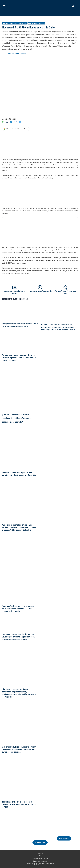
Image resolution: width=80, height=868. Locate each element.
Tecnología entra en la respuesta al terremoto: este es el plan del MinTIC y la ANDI (19, 804)
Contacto (40, 853)
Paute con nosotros (40, 861)
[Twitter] (6, 833)
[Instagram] (13, 833)
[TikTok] (17, 833)
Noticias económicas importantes (14, 23)
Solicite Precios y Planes (40, 858)
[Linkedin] (9, 833)
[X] (7, 122)
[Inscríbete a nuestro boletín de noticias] (14, 287)
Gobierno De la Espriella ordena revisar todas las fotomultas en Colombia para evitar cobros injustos (19, 749)
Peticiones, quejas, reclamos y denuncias (40, 864)
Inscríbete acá (63, 838)
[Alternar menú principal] (4, 6)
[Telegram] (20, 122)
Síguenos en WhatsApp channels (40, 291)
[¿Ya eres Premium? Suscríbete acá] (65, 287)
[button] (73, 6)
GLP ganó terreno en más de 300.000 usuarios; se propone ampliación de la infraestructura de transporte (18, 636)
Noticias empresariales (36, 23)
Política (40, 856)
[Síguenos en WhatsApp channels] (40, 287)
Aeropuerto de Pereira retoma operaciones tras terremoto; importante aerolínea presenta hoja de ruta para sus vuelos (19, 357)
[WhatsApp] (3, 122)
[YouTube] (20, 833)
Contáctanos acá (40, 842)
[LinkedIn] (11, 122)
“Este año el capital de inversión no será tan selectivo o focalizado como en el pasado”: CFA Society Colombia (19, 527)
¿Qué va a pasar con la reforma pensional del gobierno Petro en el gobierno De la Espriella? (17, 418)
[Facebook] (16, 122)
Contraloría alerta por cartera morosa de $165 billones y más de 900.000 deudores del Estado (18, 608)
